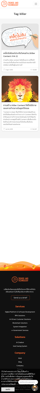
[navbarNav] (36, 4)
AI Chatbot (20, 342)
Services (20, 306)
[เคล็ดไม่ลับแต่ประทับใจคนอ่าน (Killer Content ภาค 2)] (20, 48)
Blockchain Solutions (20, 323)
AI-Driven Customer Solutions (20, 319)
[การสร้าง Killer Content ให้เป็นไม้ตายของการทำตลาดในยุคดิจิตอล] (20, 103)
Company (20, 353)
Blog (20, 362)
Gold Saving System (20, 346)
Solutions (20, 337)
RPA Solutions (20, 315)
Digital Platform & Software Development (20, 312)
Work (20, 358)
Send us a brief (20, 297)
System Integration (20, 326)
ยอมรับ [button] (8, 389)
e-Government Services (20, 330)
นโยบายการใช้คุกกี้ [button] (8, 384)
